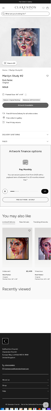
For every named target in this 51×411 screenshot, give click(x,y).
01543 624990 (10, 365)
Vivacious (39, 271)
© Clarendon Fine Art (13, 404)
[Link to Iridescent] (17, 249)
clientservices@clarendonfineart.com (17, 369)
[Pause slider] (4, 191)
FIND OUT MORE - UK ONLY (25, 200)
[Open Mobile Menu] (3, 8)
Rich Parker (7, 80)
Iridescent (6, 271)
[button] (48, 76)
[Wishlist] (43, 8)
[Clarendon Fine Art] (25, 341)
